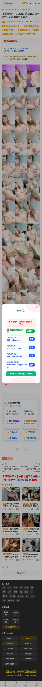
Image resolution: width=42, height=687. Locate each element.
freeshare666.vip (14, 348)
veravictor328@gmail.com (17, 366)
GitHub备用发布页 (14, 357)
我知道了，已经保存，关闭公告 (21, 374)
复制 (31, 339)
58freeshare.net (13, 340)
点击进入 (30, 331)
